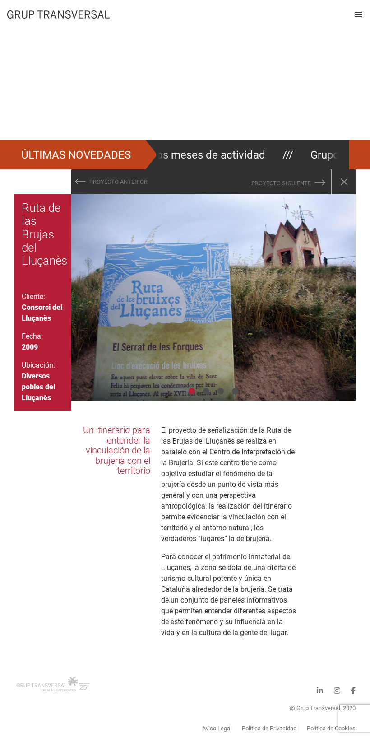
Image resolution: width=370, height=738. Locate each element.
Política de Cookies (331, 728)
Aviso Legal (216, 728)
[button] (358, 14)
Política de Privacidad (269, 728)
